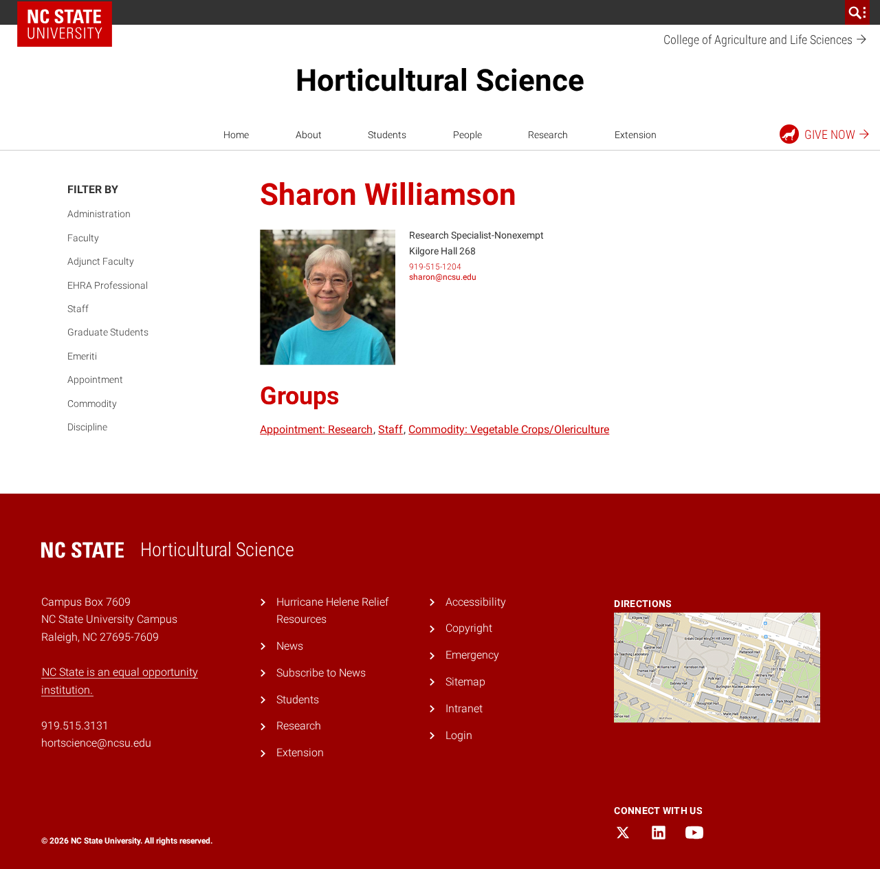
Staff (78, 308)
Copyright (469, 628)
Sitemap (465, 681)
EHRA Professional (107, 285)
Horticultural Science (440, 80)
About (309, 134)
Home (236, 134)
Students (387, 134)
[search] (857, 12)
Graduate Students (107, 332)
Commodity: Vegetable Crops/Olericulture (508, 429)
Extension (636, 134)
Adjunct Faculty (100, 261)
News (289, 645)
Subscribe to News (321, 672)
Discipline (87, 426)
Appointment (95, 379)
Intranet (464, 708)
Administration (99, 213)
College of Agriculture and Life (759, 39)
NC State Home (64, 24)
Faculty (83, 237)
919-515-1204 (435, 267)
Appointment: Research (316, 429)
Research (548, 134)
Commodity (92, 403)
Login (459, 735)
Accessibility (476, 601)
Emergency (472, 654)
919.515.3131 (75, 725)
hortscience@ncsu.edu (96, 742)
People (467, 134)
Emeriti (82, 356)
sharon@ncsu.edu (442, 277)
